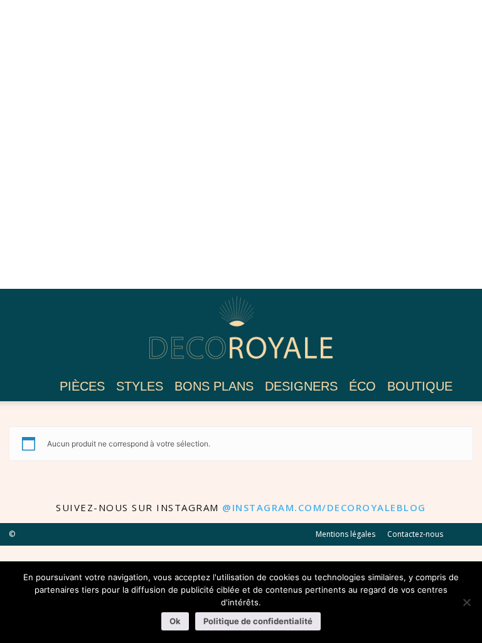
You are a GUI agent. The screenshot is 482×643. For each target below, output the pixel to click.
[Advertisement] (241, 144)
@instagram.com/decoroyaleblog (324, 507)
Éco (362, 386)
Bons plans (214, 386)
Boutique (420, 386)
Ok (175, 621)
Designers (301, 386)
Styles (139, 386)
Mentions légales (345, 534)
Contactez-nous (415, 534)
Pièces (82, 386)
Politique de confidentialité (258, 621)
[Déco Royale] (241, 331)
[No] (466, 602)
